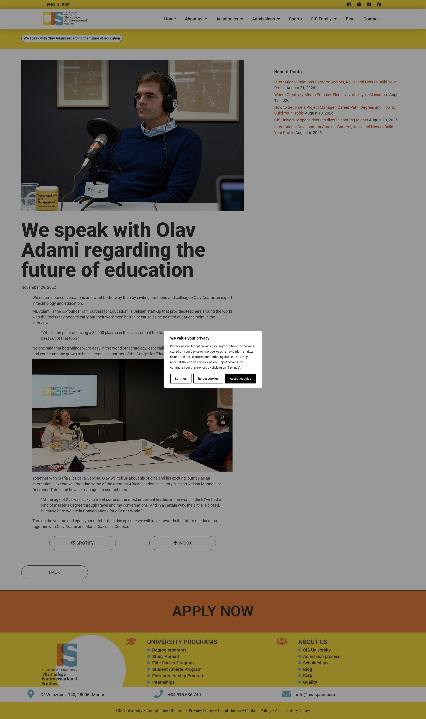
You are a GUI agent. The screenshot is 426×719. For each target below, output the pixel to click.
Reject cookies (208, 378)
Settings (181, 378)
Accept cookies (240, 378)
